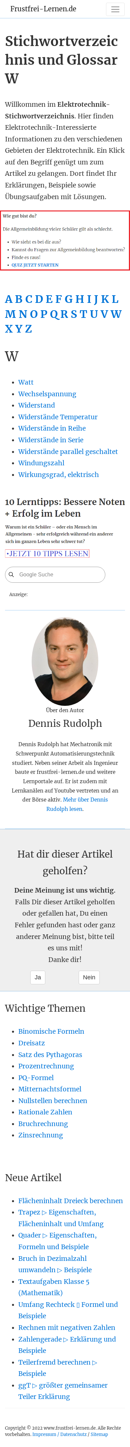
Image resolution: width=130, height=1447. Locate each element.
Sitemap (99, 1434)
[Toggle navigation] (115, 9)
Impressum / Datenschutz (59, 1434)
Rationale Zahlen (45, 1112)
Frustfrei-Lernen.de (43, 9)
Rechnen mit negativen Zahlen (66, 1328)
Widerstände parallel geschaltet (68, 452)
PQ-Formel (36, 1078)
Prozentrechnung (46, 1066)
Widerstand (36, 405)
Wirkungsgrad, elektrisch (58, 475)
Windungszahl (41, 463)
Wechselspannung (47, 394)
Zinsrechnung (40, 1135)
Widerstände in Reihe (52, 428)
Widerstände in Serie (50, 440)
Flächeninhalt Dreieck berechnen (70, 1201)
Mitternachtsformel (49, 1089)
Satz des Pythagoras (50, 1055)
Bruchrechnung (43, 1124)
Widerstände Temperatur (58, 417)
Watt (26, 382)
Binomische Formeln (51, 1031)
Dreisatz (31, 1043)
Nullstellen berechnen (52, 1101)
